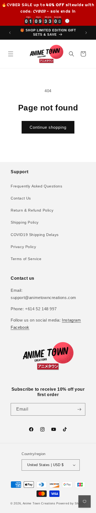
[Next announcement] (86, 33)
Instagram (71, 320)
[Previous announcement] (10, 33)
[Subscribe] (79, 409)
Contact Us (21, 198)
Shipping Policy (25, 222)
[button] (11, 54)
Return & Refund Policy (32, 210)
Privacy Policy (23, 247)
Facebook (20, 327)
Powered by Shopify (71, 503)
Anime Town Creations (39, 503)
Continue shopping (48, 127)
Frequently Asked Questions (36, 186)
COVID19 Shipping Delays (35, 234)
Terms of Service (26, 259)
